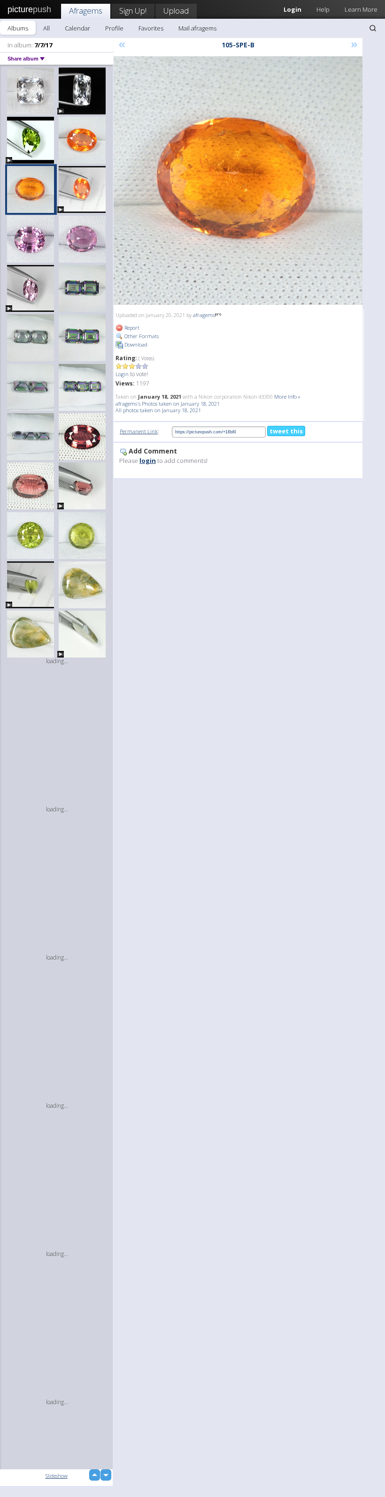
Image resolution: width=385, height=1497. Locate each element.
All (46, 28)
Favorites (151, 28)
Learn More (361, 9)
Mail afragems (197, 28)
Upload (176, 10)
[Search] (372, 28)
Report (131, 327)
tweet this (286, 431)
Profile (114, 28)
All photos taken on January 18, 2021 (158, 410)
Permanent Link (139, 431)
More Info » (287, 396)
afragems (204, 314)
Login (122, 374)
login (147, 460)
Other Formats (141, 336)
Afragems (85, 10)
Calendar (77, 28)
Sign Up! (132, 10)
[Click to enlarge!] (238, 180)
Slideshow (57, 1475)
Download (135, 344)
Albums (18, 28)
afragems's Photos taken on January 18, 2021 (168, 403)
